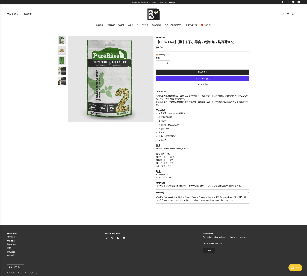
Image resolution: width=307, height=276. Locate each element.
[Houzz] (298, 2)
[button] (70, 79)
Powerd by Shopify (31, 273)
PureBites (160, 37)
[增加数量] (167, 63)
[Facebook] (282, 2)
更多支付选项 (203, 84)
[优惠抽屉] (288, 14)
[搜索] (282, 14)
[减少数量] (158, 63)
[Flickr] (293, 2)
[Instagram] (288, 2)
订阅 (209, 250)
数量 (158, 58)
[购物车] (293, 14)
